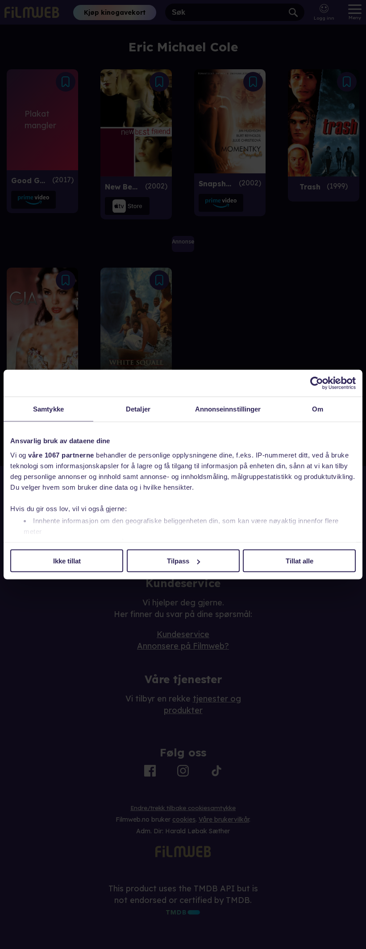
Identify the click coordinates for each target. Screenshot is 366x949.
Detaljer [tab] (138, 409)
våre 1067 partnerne (61, 454)
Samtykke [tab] (48, 409)
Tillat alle (299, 561)
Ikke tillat (67, 561)
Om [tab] (317, 409)
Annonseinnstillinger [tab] (228, 409)
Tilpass (178, 561)
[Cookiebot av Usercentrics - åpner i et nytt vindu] (317, 383)
